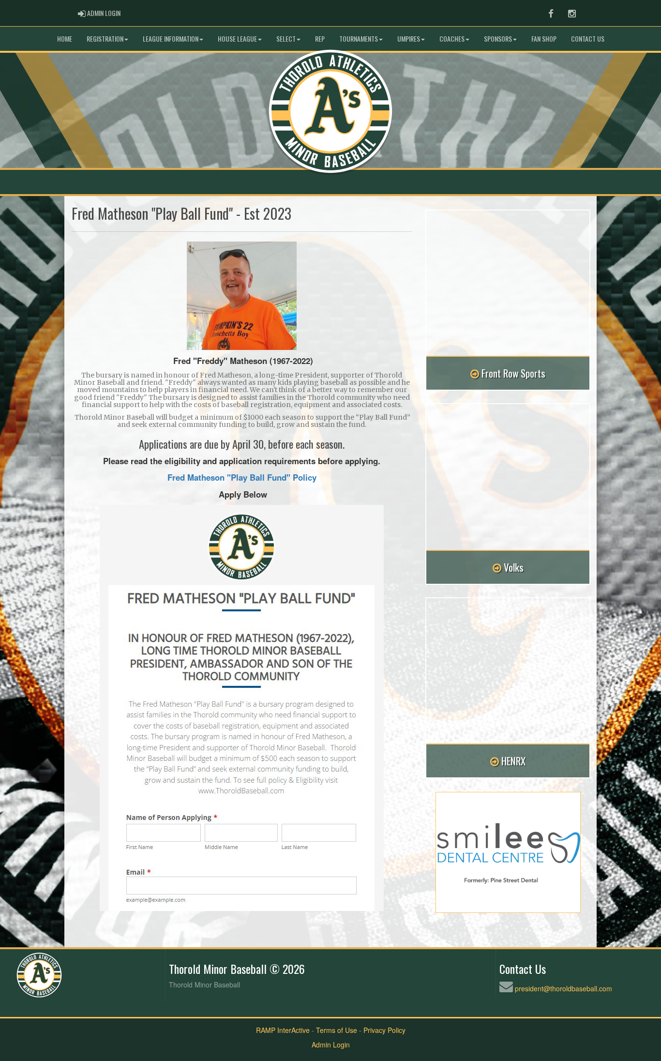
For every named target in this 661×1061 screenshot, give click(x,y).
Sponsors (498, 38)
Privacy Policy (384, 1030)
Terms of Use (336, 1030)
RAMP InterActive (283, 1030)
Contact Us (587, 38)
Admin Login (331, 1044)
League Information (170, 38)
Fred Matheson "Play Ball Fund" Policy (241, 477)
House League (237, 38)
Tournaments (358, 38)
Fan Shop (543, 38)
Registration (105, 38)
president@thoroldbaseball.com (563, 988)
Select (286, 38)
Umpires (408, 38)
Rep (320, 38)
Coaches (452, 38)
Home (64, 38)
